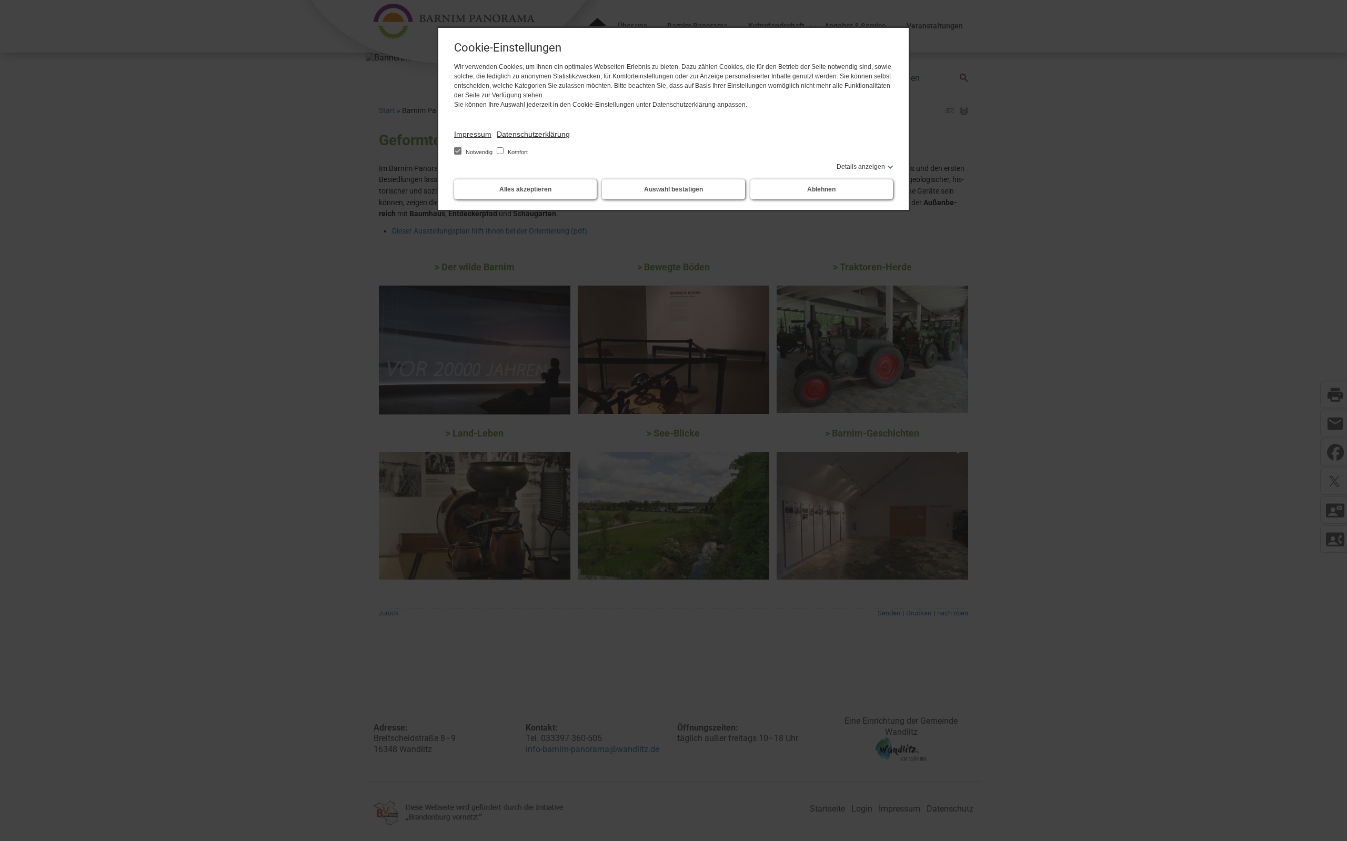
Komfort (517, 152)
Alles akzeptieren (525, 189)
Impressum (472, 134)
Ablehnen (821, 189)
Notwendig (479, 152)
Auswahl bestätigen (673, 189)
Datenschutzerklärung (533, 134)
